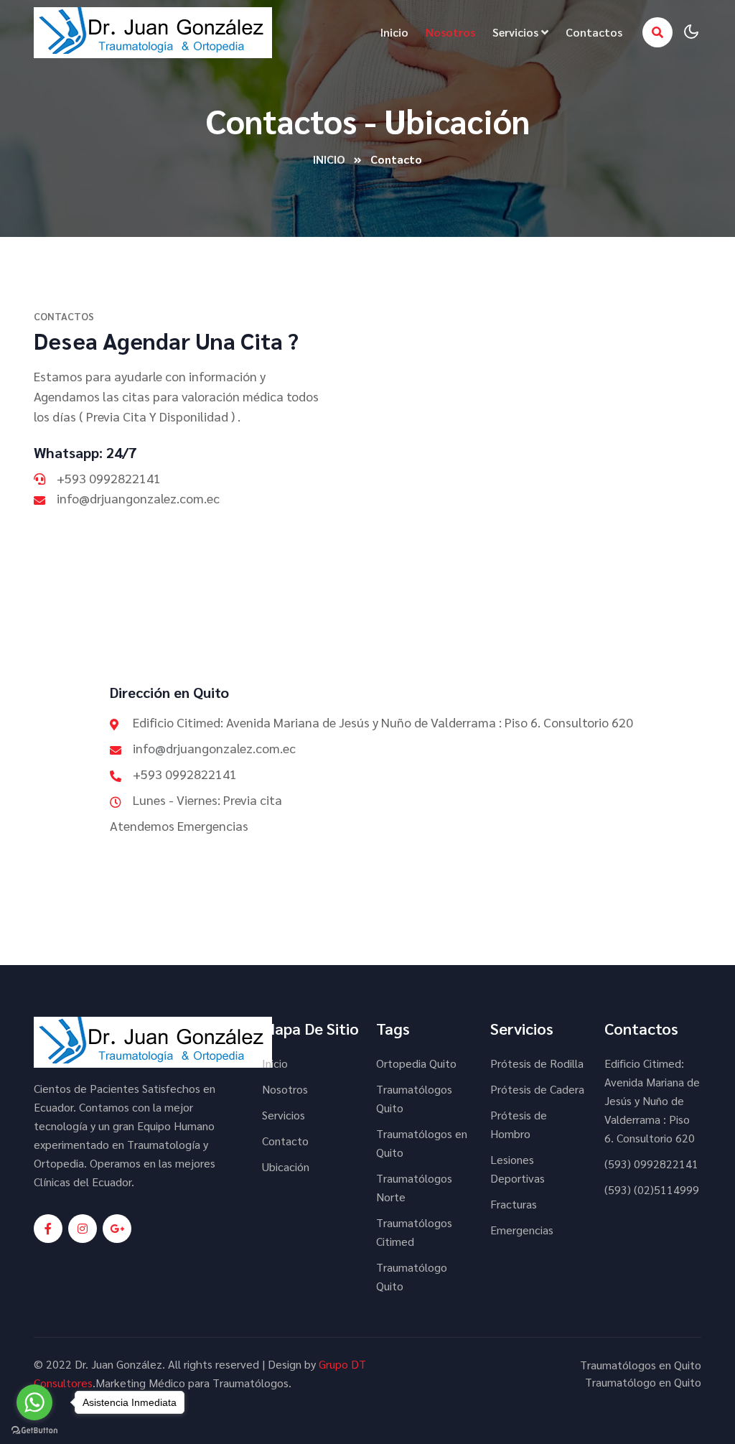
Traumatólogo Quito (411, 1276)
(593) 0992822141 (651, 1163)
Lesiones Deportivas (517, 1169)
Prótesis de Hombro (518, 1124)
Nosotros (450, 31)
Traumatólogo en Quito (643, 1381)
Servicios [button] (516, 31)
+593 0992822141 (109, 478)
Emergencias (521, 1229)
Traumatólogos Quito (414, 1098)
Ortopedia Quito (416, 1063)
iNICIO (329, 159)
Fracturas (513, 1203)
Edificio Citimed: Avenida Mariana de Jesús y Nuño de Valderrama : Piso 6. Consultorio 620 (652, 1100)
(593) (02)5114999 (651, 1189)
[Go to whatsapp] (34, 1402)
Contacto (285, 1140)
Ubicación (285, 1166)
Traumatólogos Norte (414, 1187)
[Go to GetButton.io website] (34, 1429)
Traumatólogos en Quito (421, 1143)
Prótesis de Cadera (537, 1088)
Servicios (283, 1114)
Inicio (394, 31)
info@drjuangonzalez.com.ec (138, 498)
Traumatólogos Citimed (414, 1232)
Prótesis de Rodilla (537, 1063)
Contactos (594, 31)
